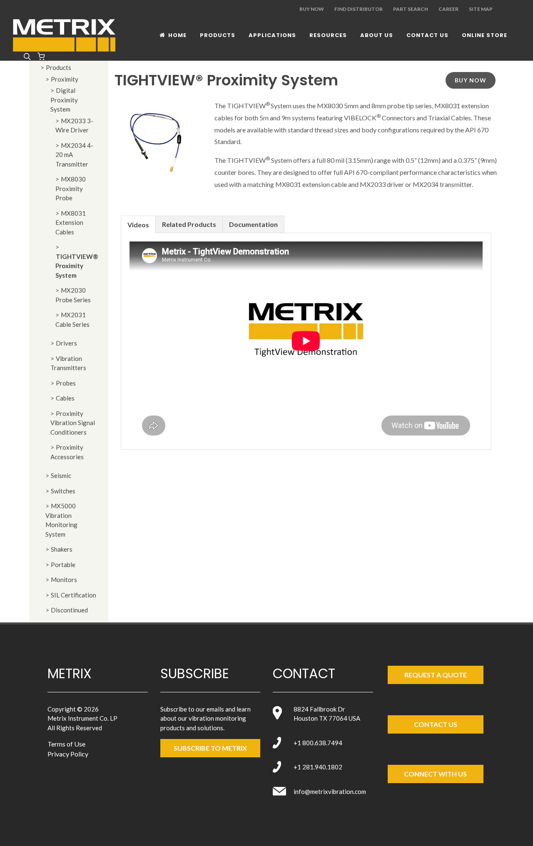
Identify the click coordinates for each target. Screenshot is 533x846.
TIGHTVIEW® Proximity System (76, 266)
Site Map (481, 9)
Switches (63, 491)
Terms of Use (66, 744)
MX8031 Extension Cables (70, 222)
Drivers (66, 343)
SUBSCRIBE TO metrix (210, 748)
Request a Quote (435, 675)
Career (448, 9)
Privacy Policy (67, 754)
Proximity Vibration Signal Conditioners (72, 423)
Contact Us (435, 724)
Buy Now (311, 9)
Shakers (61, 549)
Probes (66, 383)
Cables (65, 398)
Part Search (410, 9)
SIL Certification (73, 595)
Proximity (64, 79)
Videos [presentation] (138, 225)
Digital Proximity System (64, 100)
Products (58, 67)
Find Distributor (358, 9)
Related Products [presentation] (189, 224)
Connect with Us (435, 774)
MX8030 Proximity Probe (70, 188)
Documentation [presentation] (253, 224)
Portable (63, 564)
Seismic (61, 475)
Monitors (64, 579)
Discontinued (69, 610)
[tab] (138, 224)
